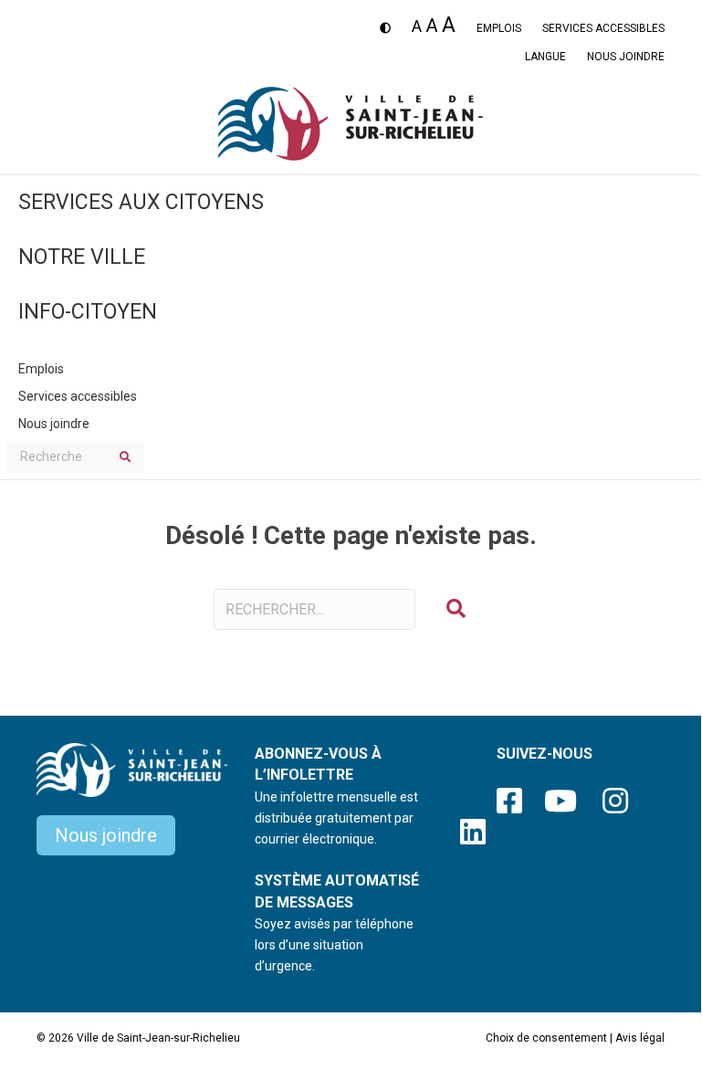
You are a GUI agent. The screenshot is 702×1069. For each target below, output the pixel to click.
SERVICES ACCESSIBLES (603, 28)
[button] (455, 609)
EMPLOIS (499, 28)
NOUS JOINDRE (626, 56)
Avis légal (640, 1038)
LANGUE (545, 56)
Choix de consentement (546, 1038)
